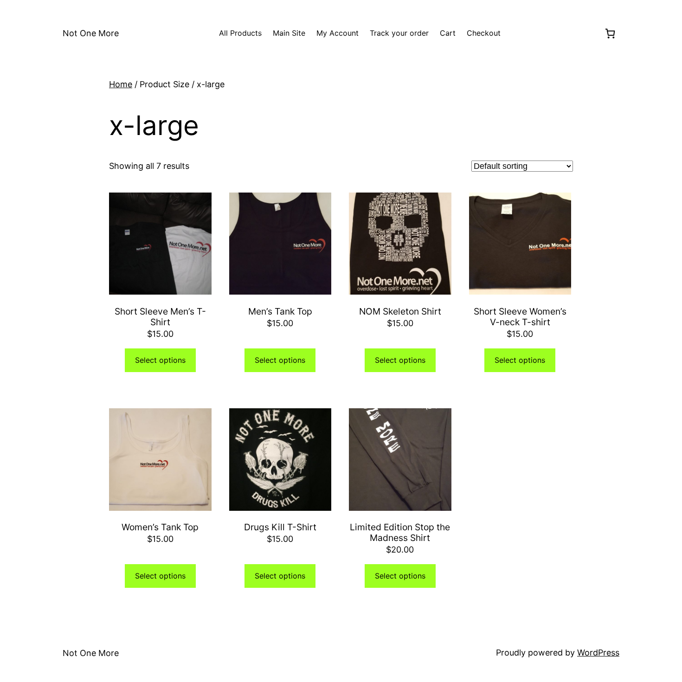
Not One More (91, 33)
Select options (160, 360)
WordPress (598, 652)
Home (120, 84)
